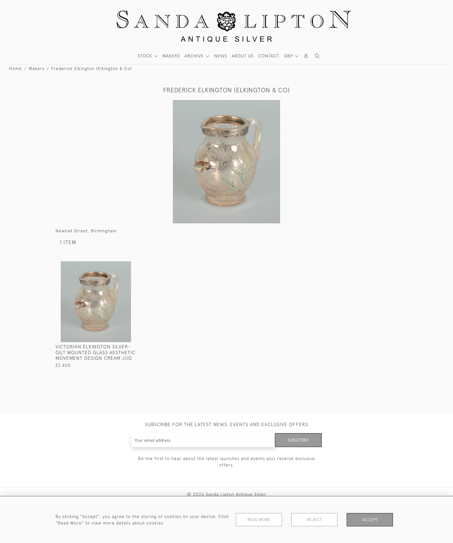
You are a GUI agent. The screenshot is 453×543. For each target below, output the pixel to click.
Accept (370, 519)
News (220, 55)
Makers (36, 68)
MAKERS (171, 55)
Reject (314, 519)
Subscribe (298, 439)
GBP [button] (289, 55)
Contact (268, 55)
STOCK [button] (146, 55)
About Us (243, 55)
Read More (258, 519)
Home (15, 68)
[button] (317, 56)
